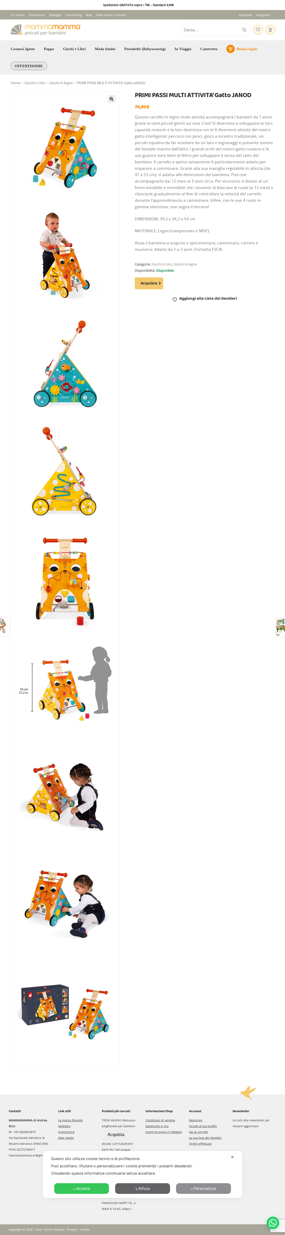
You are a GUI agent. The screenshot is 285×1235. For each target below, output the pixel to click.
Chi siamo (17, 15)
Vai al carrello (198, 1132)
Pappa (49, 49)
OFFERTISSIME (29, 66)
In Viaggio (183, 49)
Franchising (74, 15)
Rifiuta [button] (144, 1188)
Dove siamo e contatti (111, 15)
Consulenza (37, 15)
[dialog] (142, 1174)
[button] (112, 99)
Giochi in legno (61, 83)
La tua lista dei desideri (205, 1138)
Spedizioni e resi (157, 1126)
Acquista (149, 283)
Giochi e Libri (74, 49)
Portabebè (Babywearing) (145, 49)
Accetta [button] (83, 1188)
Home (16, 83)
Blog (89, 15)
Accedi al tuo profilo (203, 1126)
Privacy (72, 1229)
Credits (85, 1229)
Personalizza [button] (205, 1188)
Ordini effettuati (200, 1144)
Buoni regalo (247, 49)
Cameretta (208, 49)
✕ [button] (232, 1157)
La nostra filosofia (70, 1120)
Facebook (245, 15)
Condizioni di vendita (160, 1120)
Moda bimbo (105, 49)
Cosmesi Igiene (23, 49)
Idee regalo (66, 1138)
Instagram (263, 15)
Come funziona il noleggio (163, 1132)
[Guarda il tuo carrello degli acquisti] (269, 28)
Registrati (195, 1120)
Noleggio (55, 15)
